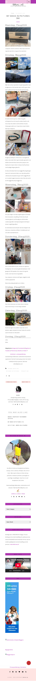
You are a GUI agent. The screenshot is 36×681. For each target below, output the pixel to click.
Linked (18, 493)
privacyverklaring (21, 354)
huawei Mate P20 (13, 368)
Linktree (13, 493)
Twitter (25, 350)
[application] (18, 565)
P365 (12, 13)
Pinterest (13, 350)
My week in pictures (12, 371)
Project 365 (25, 371)
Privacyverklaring (14, 667)
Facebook (21, 348)
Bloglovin (27, 348)
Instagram (14, 348)
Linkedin (19, 350)
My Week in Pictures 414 (16, 422)
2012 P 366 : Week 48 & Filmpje (17, 425)
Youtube (7, 350)
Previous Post (11, 381)
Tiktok (23, 493)
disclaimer (13, 354)
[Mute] (26, 571)
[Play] (7, 571)
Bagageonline (9, 649)
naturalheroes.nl (14, 544)
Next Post (25, 381)
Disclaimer (23, 667)
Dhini (18, 395)
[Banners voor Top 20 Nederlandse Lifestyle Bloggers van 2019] (14, 640)
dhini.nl (25, 677)
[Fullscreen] (28, 571)
